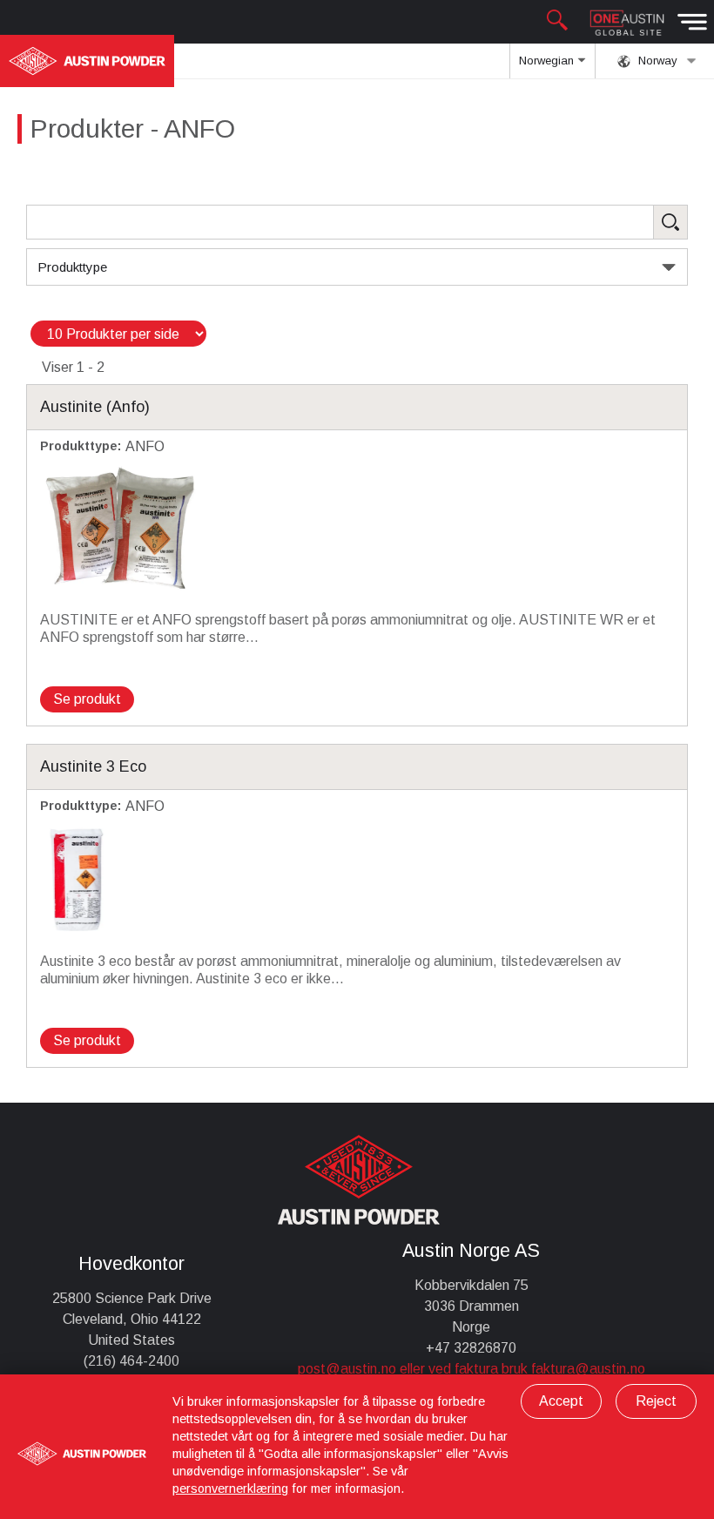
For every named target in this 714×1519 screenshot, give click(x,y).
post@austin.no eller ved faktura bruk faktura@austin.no (471, 1368)
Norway (656, 60)
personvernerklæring (230, 1488)
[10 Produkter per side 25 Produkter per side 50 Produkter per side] (118, 334)
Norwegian (548, 60)
